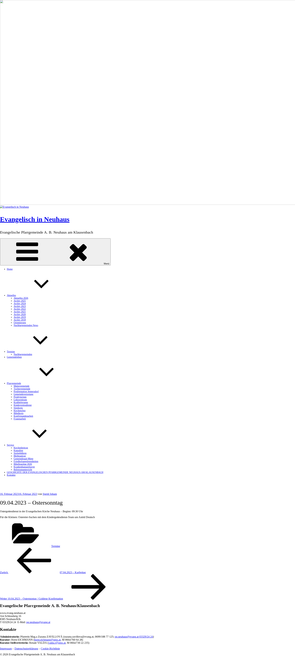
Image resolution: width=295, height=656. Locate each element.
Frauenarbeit (20, 419)
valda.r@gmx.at (57, 642)
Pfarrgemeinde (14, 383)
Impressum (6, 648)
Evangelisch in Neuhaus (34, 219)
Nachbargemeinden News (26, 325)
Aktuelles (11, 295)
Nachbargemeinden (23, 354)
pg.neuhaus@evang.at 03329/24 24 (134, 636)
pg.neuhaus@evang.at (38, 622)
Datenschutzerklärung (26, 648)
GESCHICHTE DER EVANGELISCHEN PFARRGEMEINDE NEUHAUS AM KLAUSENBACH (55, 472)
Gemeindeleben (14, 357)
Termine (11, 351)
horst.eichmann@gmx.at (47, 639)
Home (10, 269)
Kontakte (11, 475)
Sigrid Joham (50, 494)
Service (10, 445)
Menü (106, 263)
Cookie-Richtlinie (50, 648)
